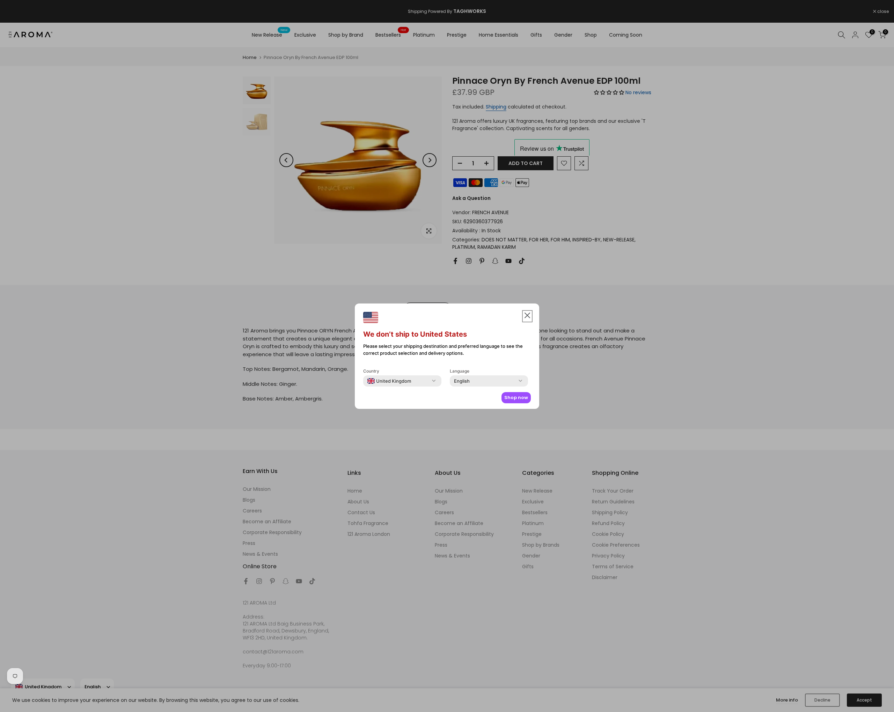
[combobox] (389, 380)
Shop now (516, 397)
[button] (527, 316)
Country (371, 371)
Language (459, 371)
